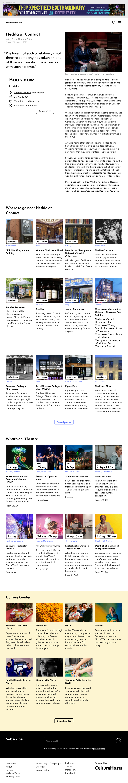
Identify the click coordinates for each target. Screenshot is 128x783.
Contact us (11, 763)
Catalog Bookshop (15, 306)
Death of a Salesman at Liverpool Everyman (107, 547)
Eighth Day (71, 386)
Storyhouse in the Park (76, 476)
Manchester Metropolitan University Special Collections (78, 253)
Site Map (40, 766)
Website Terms (13, 773)
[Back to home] (14, 22)
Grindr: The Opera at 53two (46, 478)
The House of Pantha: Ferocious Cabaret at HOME (17, 479)
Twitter (68, 766)
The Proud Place (103, 386)
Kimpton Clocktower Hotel (49, 250)
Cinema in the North (46, 680)
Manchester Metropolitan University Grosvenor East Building (108, 312)
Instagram (70, 770)
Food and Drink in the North (17, 627)
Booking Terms (13, 776)
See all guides (64, 720)
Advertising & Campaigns (48, 763)
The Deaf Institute (104, 250)
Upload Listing (43, 770)
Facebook (70, 773)
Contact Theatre (22, 92)
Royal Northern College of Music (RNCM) (49, 387)
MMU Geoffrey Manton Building (18, 252)
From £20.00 (45, 111)
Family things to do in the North (18, 681)
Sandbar (40, 309)
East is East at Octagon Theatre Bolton (77, 547)
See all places (64, 422)
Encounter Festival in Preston (16, 547)
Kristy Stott (11, 39)
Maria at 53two (103, 476)
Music (68, 625)
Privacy (9, 770)
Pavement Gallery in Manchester (16, 387)
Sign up (118, 740)
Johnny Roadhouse (74, 309)
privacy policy (99, 748)
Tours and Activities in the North (78, 681)
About (9, 766)
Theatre (99, 625)
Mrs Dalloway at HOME (48, 545)
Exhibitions (41, 625)
